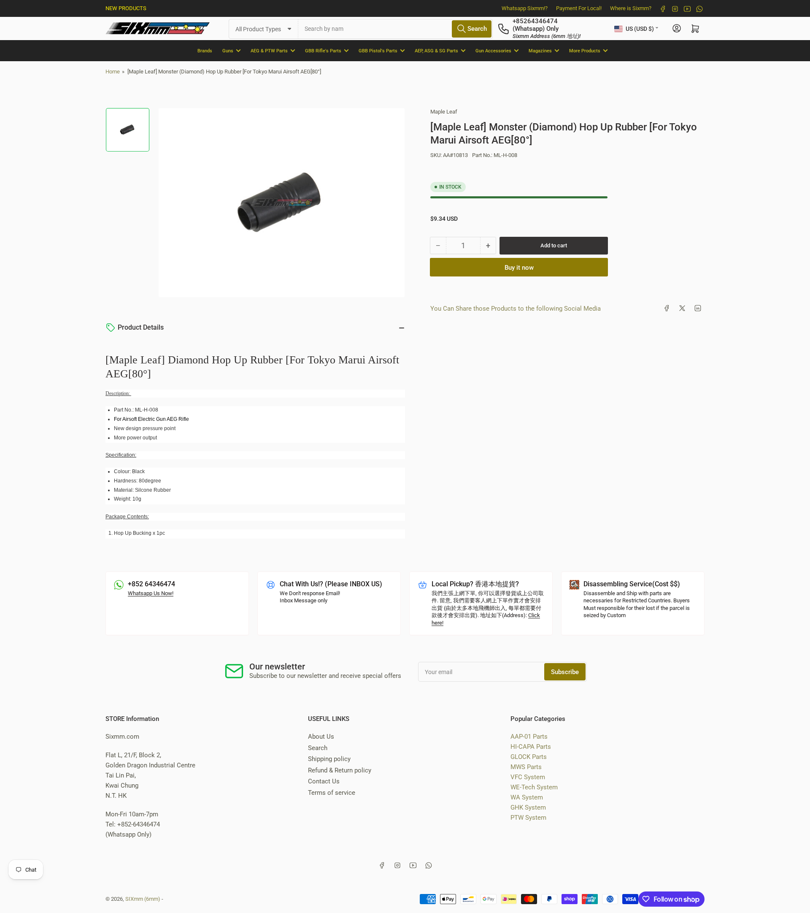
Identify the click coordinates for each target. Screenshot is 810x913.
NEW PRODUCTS (125, 8)
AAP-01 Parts (529, 736)
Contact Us (324, 781)
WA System (526, 797)
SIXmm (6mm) (142, 899)
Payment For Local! (579, 8)
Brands (204, 50)
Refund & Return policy (339, 770)
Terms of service (331, 793)
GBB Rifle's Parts (323, 50)
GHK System (528, 807)
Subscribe (565, 672)
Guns (227, 50)
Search (317, 748)
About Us (321, 736)
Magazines (540, 50)
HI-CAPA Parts (530, 746)
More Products (584, 50)
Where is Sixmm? (630, 8)
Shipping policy (329, 759)
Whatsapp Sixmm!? (525, 8)
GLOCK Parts (528, 757)
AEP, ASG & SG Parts (436, 50)
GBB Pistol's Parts (378, 50)
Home (112, 71)
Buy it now (519, 267)
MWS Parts (526, 767)
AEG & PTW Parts (269, 50)
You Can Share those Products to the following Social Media (515, 308)
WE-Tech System (534, 787)
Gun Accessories (493, 50)
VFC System (527, 777)
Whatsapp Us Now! (150, 593)
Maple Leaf (443, 111)
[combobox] (395, 28)
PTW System (528, 817)
